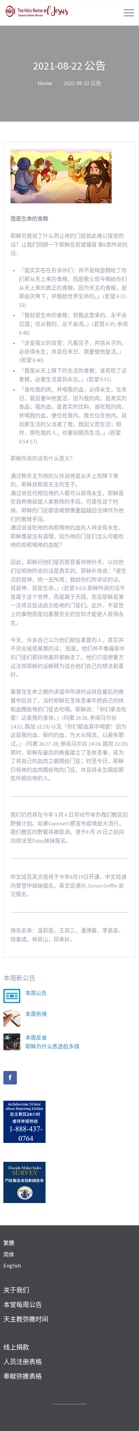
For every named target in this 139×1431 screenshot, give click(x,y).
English (12, 1265)
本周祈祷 (36, 1014)
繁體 (8, 1243)
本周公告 (36, 993)
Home (45, 83)
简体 (8, 1254)
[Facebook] (10, 1077)
